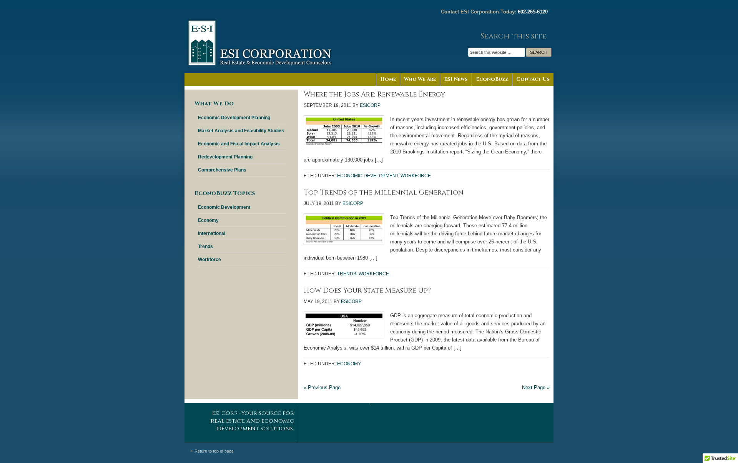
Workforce (416, 175)
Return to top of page (214, 451)
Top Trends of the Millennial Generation (384, 192)
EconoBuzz (492, 79)
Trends (346, 273)
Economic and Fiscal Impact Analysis (239, 144)
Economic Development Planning (234, 117)
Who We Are (420, 79)
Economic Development (367, 175)
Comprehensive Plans (222, 170)
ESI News (456, 79)
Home (388, 79)
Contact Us (533, 79)
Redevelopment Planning (225, 157)
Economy (349, 363)
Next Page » (536, 387)
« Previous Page (322, 387)
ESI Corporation (261, 36)
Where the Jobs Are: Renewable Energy (374, 94)
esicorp (370, 105)
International (211, 233)
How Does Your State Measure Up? (367, 290)
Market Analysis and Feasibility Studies (241, 130)
